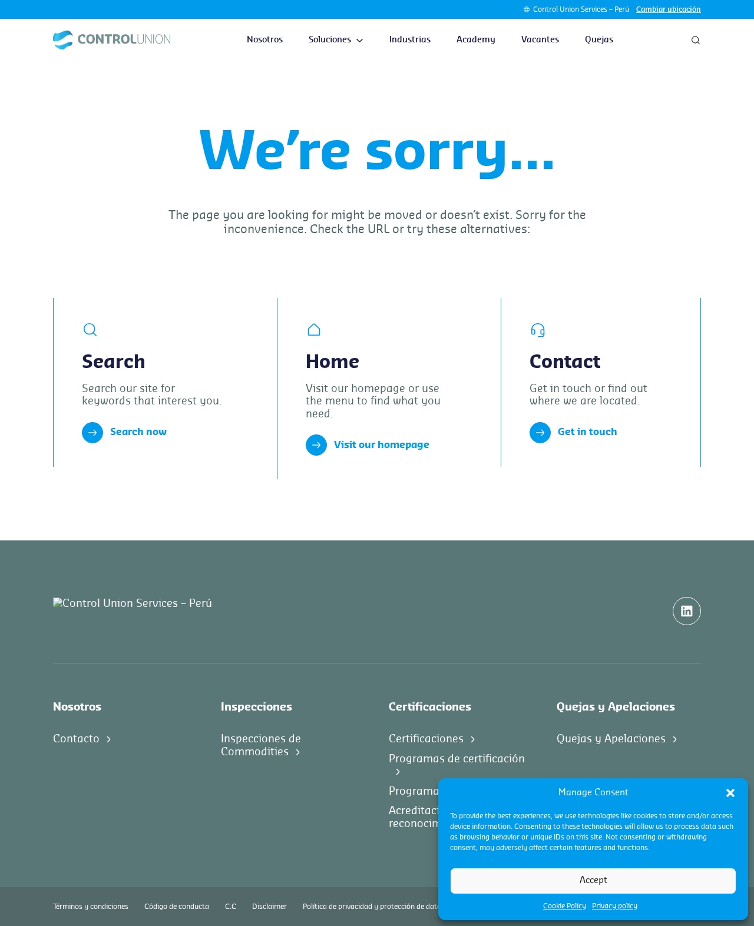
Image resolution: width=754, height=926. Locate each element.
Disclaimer (269, 906)
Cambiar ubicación (668, 9)
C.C (230, 906)
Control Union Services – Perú (581, 9)
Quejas (599, 40)
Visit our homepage (381, 445)
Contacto (76, 739)
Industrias (410, 40)
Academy (476, 40)
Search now (138, 432)
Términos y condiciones (90, 906)
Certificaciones (426, 739)
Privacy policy (614, 906)
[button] (730, 793)
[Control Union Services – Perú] (111, 40)
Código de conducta (176, 906)
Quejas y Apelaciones (611, 739)
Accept (593, 880)
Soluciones (330, 40)
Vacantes (540, 40)
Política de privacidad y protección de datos (374, 906)
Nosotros (265, 40)
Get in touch (587, 432)
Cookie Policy (564, 906)
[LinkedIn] (687, 611)
